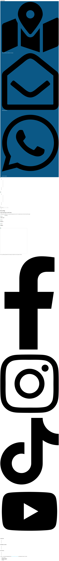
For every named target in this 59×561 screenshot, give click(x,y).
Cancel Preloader (3, 0)
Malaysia (5, 184)
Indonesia (3, 548)
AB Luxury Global (4, 552)
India (4, 180)
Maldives (5, 182)
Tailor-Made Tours (4, 187)
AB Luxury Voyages (4, 553)
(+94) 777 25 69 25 (2, 219)
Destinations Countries (5, 179)
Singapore (5, 183)
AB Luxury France (4, 554)
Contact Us (3, 189)
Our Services (3, 188)
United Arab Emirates (6, 186)
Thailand (5, 185)
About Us (3, 540)
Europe (4, 181)
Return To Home (2, 215)
